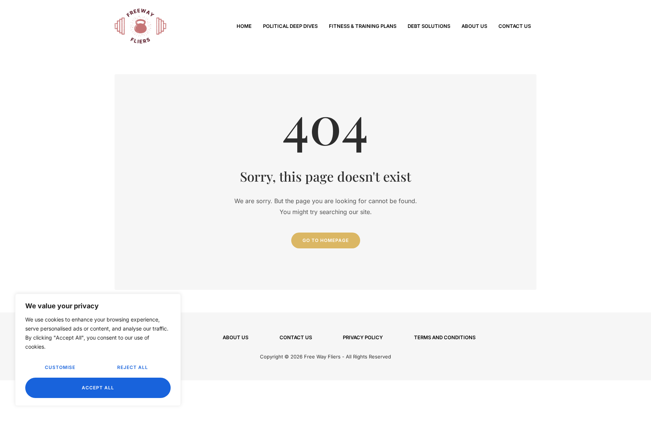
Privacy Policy (363, 337)
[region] (98, 350)
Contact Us (514, 26)
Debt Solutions (429, 26)
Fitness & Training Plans (362, 26)
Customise (60, 367)
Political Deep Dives (290, 26)
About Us (474, 26)
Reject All (132, 367)
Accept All (98, 387)
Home (244, 26)
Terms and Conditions (444, 337)
